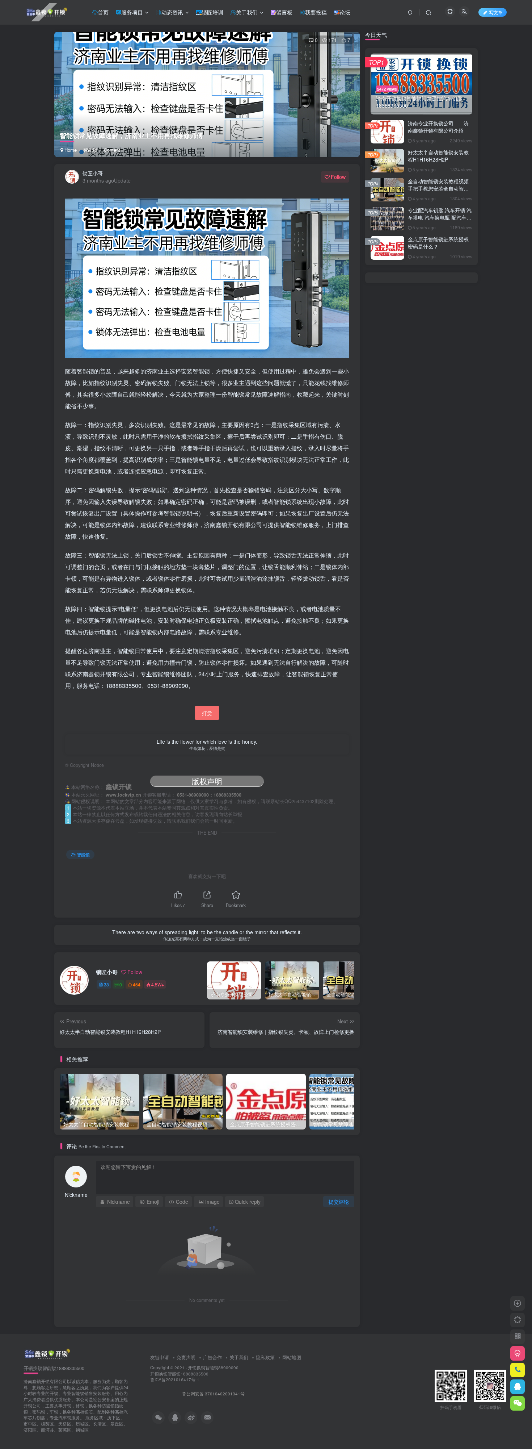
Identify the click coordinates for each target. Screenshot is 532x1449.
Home (70, 149)
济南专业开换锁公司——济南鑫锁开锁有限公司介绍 (438, 127)
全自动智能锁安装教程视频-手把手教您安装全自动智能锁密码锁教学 (439, 188)
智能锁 (90, 149)
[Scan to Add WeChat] (517, 1403)
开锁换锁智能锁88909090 (213, 1367)
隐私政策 (265, 1357)
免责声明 (186, 1357)
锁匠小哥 (93, 173)
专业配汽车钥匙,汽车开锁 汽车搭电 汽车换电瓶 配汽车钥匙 (440, 217)
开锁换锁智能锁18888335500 (179, 1374)
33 (106, 984)
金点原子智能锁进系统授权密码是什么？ (438, 242)
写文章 (495, 12)
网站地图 (291, 1357)
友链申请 (159, 1357)
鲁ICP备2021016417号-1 (174, 1379)
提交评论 (339, 1201)
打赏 (207, 713)
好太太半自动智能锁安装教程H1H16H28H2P (438, 156)
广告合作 (212, 1357)
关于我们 (238, 1357)
